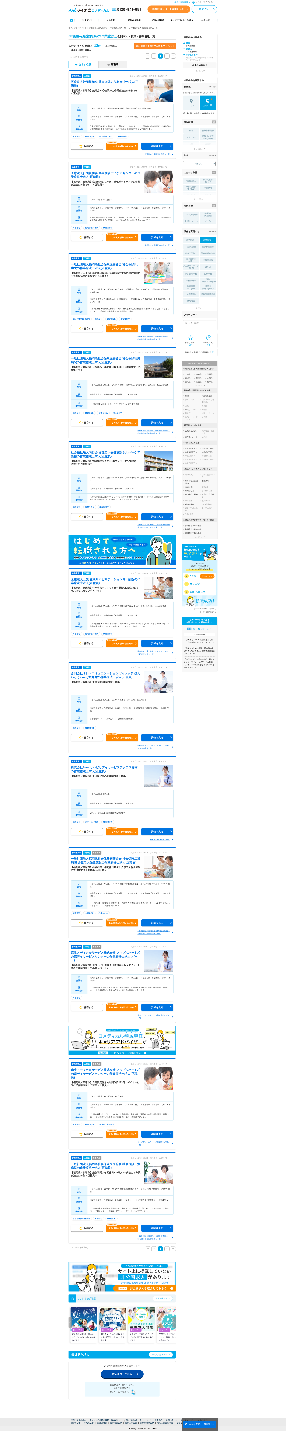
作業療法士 (89, 1423)
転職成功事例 (134, 20)
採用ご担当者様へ (182, 2)
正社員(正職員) (191, 214)
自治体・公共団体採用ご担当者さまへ (106, 1420)
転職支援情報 (158, 20)
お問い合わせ (171, 1420)
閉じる (198, 308)
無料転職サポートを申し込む (168, 9)
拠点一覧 (205, 20)
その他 (208, 221)
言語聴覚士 (102, 1423)
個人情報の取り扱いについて (138, 1420)
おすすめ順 (85, 64)
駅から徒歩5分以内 (208, 181)
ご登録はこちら (206, 576)
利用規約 (158, 1420)
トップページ (72, 20)
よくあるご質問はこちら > (208, 612)
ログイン (204, 9)
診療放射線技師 (147, 1423)
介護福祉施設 (208, 130)
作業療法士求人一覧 (118, 28)
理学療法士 (75, 1423)
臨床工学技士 (131, 1423)
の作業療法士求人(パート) (105, 956)
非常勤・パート (191, 221)
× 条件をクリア (200, 71)
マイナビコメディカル (77, 28)
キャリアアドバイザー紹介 (182, 20)
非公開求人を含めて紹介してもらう (154, 46)
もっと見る (198, 149)
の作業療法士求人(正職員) (105, 1073)
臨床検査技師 (116, 1423)
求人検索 (110, 20)
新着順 (114, 64)
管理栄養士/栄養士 (165, 1423)
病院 (191, 130)
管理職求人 (191, 181)
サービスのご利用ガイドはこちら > (205, 609)
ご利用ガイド (86, 20)
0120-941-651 (127, 9)
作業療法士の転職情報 (98, 28)
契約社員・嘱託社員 (208, 214)
